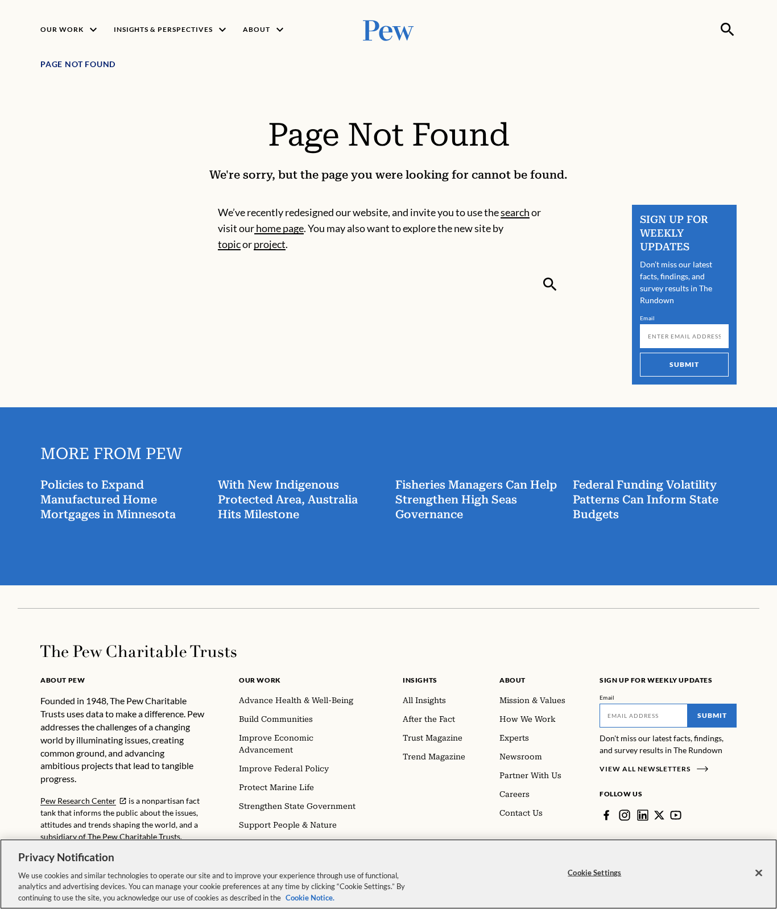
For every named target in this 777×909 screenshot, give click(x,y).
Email (647, 318)
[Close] (758, 873)
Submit (684, 364)
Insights (420, 680)
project (270, 244)
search (515, 212)
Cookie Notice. (310, 897)
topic (229, 244)
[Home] (138, 651)
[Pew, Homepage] (388, 29)
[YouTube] (676, 815)
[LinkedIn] (643, 815)
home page (279, 228)
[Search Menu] (727, 29)
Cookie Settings (594, 872)
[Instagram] (624, 815)
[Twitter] (659, 815)
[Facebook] (606, 815)
